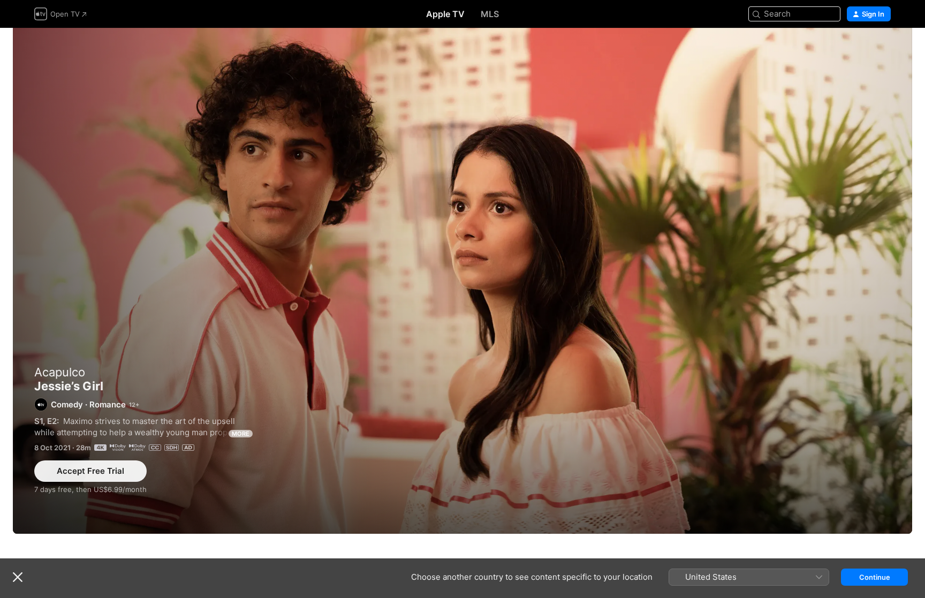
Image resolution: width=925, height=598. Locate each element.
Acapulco (59, 372)
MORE (240, 433)
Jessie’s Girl (462, 281)
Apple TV (445, 14)
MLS (490, 14)
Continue (874, 577)
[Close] (17, 577)
